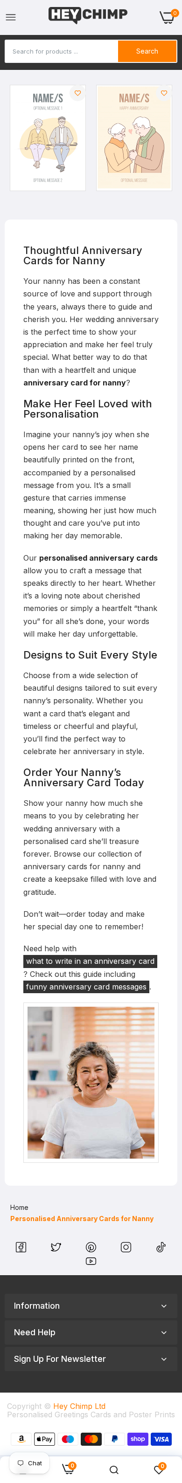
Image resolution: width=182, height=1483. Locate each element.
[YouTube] (91, 1263)
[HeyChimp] (88, 17)
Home (19, 1207)
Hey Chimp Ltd (79, 1406)
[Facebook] (22, 1249)
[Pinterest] (92, 1249)
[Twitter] (57, 1249)
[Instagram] (127, 1249)
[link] (78, 93)
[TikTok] (161, 1249)
